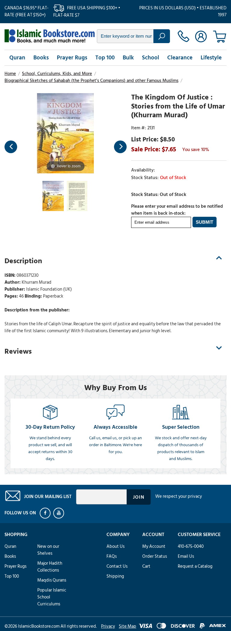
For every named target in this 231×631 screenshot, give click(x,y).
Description (23, 261)
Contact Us (117, 566)
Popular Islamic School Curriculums (51, 597)
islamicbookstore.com (50, 36)
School (150, 57)
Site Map (127, 626)
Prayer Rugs (72, 57)
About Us (115, 546)
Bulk (128, 57)
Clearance (179, 57)
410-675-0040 (191, 546)
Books (41, 57)
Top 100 (105, 57)
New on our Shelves (48, 550)
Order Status (154, 556)
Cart (146, 566)
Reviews (18, 351)
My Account (153, 546)
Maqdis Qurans (51, 580)
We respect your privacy (178, 496)
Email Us (186, 556)
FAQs (111, 556)
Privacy (108, 626)
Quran (17, 57)
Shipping (115, 576)
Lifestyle (211, 57)
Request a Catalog (195, 566)
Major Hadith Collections (49, 567)
